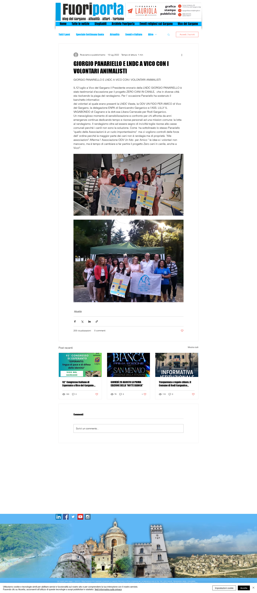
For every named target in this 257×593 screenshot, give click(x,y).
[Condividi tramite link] (96, 321)
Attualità (114, 34)
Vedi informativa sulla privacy (108, 589)
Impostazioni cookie (224, 587)
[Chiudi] (253, 588)
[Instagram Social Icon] (88, 517)
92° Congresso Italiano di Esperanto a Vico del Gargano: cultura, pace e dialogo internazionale (78, 383)
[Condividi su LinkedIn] (89, 321)
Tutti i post (64, 34)
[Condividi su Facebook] (74, 321)
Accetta (243, 587)
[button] (168, 34)
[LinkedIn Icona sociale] (58, 517)
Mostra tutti (193, 347)
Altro (150, 34)
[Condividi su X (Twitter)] (82, 321)
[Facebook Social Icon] (66, 517)
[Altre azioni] (182, 55)
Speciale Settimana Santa (90, 34)
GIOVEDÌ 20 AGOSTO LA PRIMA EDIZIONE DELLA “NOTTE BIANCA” (127, 383)
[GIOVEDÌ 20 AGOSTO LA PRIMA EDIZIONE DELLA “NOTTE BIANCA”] (128, 365)
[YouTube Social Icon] (80, 517)
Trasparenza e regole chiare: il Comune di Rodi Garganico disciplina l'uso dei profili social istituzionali (176, 383)
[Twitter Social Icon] (73, 517)
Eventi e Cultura (133, 34)
